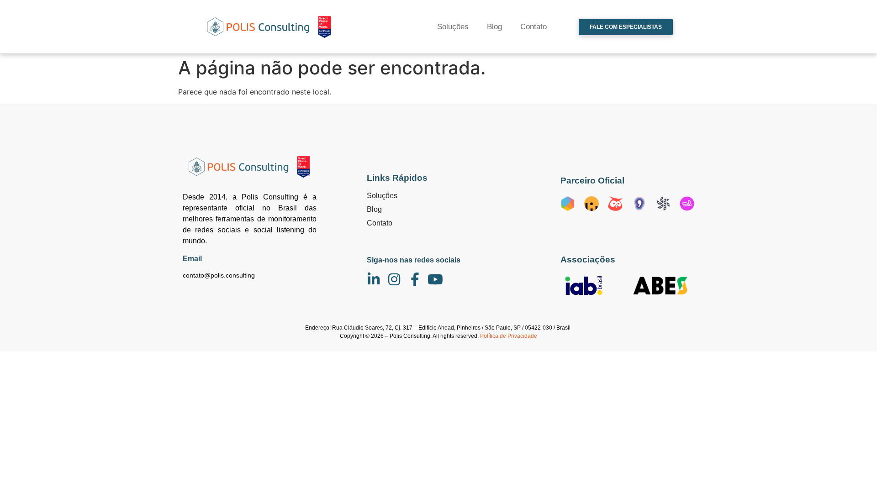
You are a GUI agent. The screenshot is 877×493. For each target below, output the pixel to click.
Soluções (453, 26)
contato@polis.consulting (219, 275)
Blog (494, 26)
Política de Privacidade (508, 336)
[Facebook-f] (415, 279)
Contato (533, 26)
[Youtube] (435, 279)
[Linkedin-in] (373, 279)
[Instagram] (394, 279)
